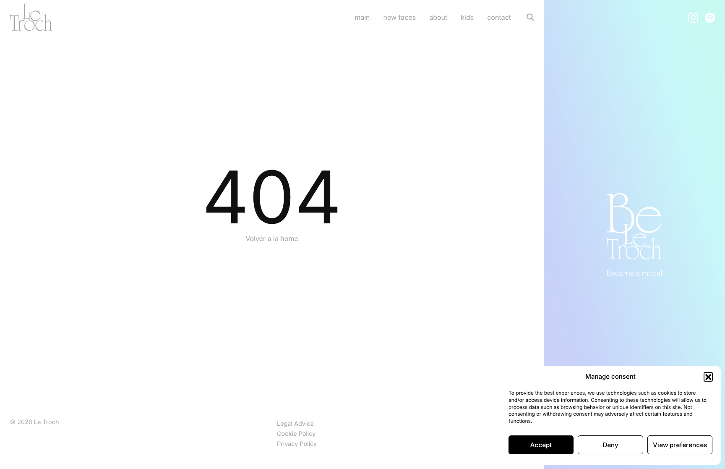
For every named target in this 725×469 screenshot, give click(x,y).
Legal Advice (295, 423)
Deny (610, 445)
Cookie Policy (296, 434)
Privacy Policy (297, 444)
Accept (541, 445)
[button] (708, 376)
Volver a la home (271, 238)
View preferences (680, 445)
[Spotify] (710, 17)
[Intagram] (693, 17)
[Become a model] (634, 234)
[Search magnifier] (530, 17)
